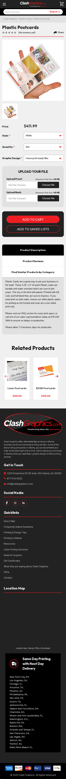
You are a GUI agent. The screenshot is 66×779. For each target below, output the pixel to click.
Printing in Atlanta (13, 538)
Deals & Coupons (13, 555)
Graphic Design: (11, 158)
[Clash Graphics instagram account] (15, 503)
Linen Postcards (17, 388)
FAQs (6, 572)
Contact (8, 577)
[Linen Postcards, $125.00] (17, 371)
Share (61, 32)
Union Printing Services (16, 549)
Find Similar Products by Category (33, 272)
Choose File (48, 184)
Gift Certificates (12, 560)
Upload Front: (14, 178)
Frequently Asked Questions (18, 526)
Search (53, 11)
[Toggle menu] (4, 4)
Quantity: (8, 147)
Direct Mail (9, 521)
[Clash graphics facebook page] (7, 503)
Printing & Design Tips (15, 532)
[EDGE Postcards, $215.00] (46, 371)
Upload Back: (14, 192)
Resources (9, 543)
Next (57, 376)
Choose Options (17, 379)
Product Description (33, 250)
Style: (5, 135)
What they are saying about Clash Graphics (26, 566)
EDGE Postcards (45, 388)
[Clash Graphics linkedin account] (23, 503)
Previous (6, 376)
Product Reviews (33, 261)
